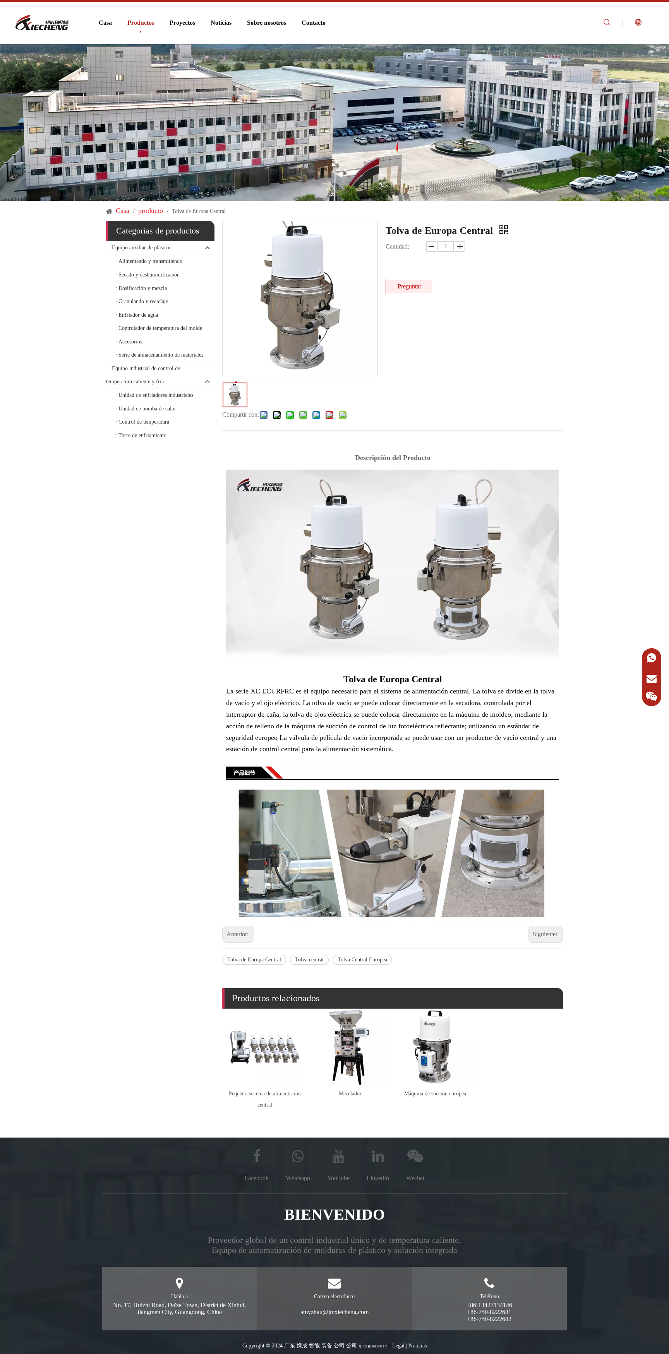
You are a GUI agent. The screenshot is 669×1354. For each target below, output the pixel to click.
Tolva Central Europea (362, 960)
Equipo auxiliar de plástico (141, 248)
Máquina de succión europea (435, 1094)
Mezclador (350, 1094)
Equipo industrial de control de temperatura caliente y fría (143, 375)
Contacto (314, 22)
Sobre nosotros (266, 22)
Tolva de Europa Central (254, 960)
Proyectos (182, 22)
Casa (105, 22)
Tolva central (309, 960)
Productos (140, 22)
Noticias (221, 22)
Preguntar (409, 286)
